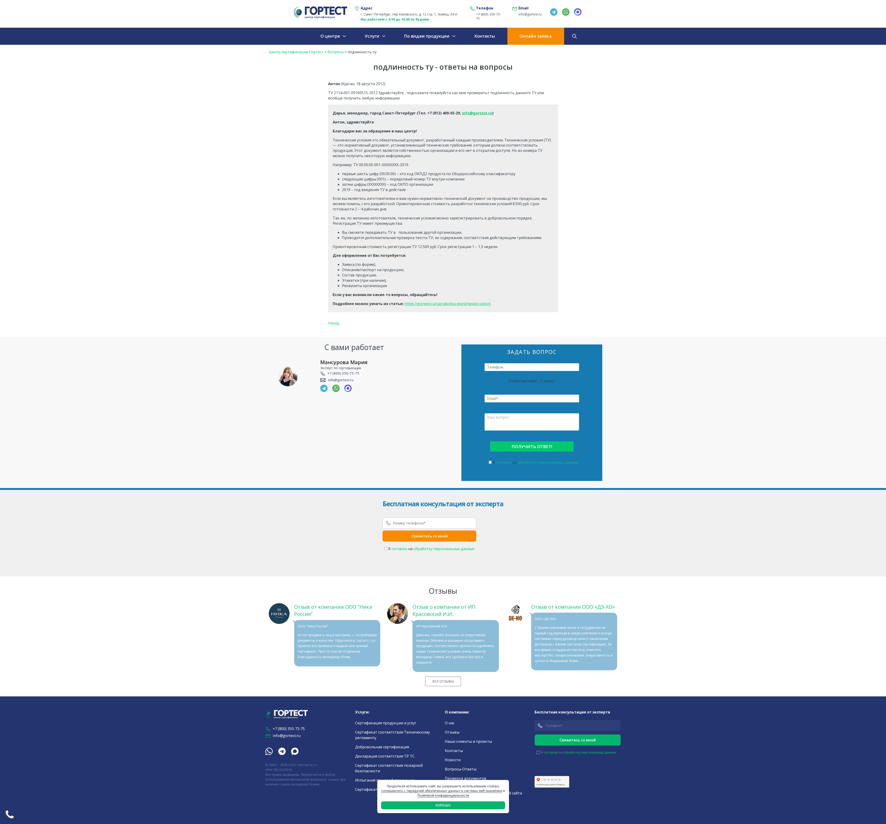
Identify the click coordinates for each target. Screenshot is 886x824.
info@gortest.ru (530, 14)
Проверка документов (465, 778)
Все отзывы (443, 681)
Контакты (484, 36)
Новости (453, 759)
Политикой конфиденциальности (443, 795)
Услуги (372, 36)
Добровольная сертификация (382, 746)
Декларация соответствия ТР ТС (385, 756)
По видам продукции (426, 36)
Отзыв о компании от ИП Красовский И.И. (444, 610)
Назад (333, 323)
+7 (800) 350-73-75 (488, 16)
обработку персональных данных (548, 462)
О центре (330, 36)
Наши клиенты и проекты (468, 741)
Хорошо (443, 805)
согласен (504, 462)
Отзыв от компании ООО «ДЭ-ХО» (573, 606)
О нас (450, 722)
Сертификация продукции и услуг (385, 722)
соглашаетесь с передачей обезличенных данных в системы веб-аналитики (441, 791)
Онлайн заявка (536, 36)
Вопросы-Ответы (460, 769)
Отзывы (452, 732)
